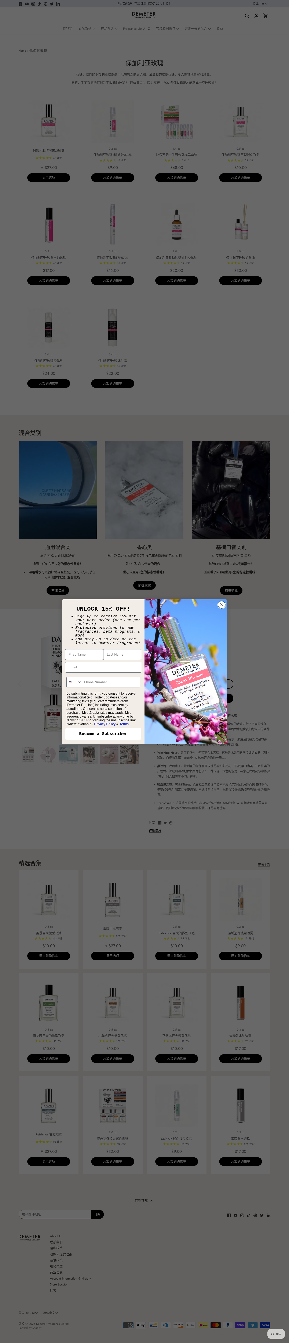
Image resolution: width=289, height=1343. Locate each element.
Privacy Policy (105, 724)
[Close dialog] (221, 604)
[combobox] (74, 682)
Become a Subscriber (103, 733)
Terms (124, 724)
